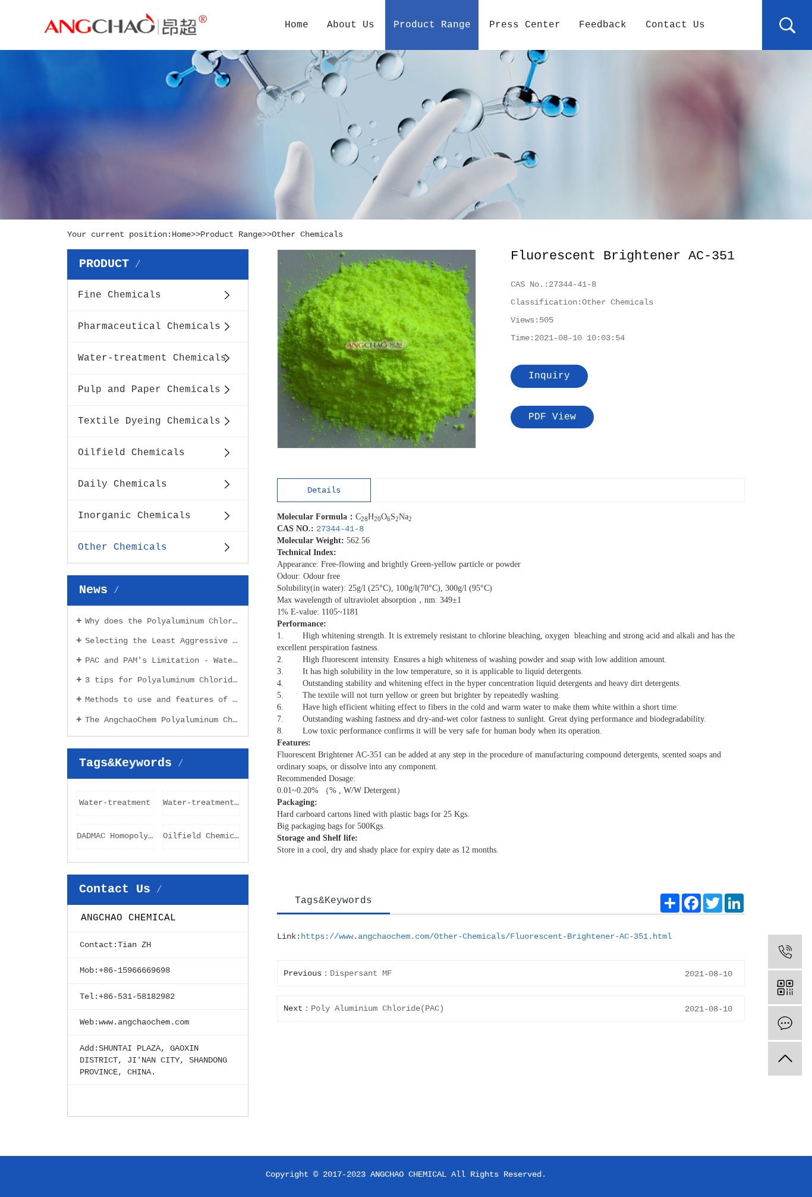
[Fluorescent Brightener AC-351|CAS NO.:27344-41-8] (377, 349)
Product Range (432, 25)
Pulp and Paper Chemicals (149, 389)
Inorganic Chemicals (134, 515)
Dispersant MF (361, 973)
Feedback (603, 25)
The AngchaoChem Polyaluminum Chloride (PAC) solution (162, 720)
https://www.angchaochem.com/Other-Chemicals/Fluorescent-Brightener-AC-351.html (486, 936)
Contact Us (675, 25)
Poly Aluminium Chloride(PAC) (377, 1008)
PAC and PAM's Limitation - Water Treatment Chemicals (162, 660)
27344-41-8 (340, 529)
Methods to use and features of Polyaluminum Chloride (162, 699)
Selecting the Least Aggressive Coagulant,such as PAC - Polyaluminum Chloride (162, 640)
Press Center (525, 25)
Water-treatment (114, 802)
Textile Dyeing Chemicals (149, 421)
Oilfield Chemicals (131, 452)
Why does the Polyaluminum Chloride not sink (162, 621)
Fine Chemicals (119, 295)
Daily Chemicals (122, 484)
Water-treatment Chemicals (152, 358)
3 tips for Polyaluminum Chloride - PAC (162, 680)
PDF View (552, 417)
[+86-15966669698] (785, 952)
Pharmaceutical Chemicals (149, 326)
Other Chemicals (307, 234)
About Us (350, 25)
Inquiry (549, 376)
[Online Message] (785, 1023)
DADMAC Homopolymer (115, 836)
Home (297, 25)
